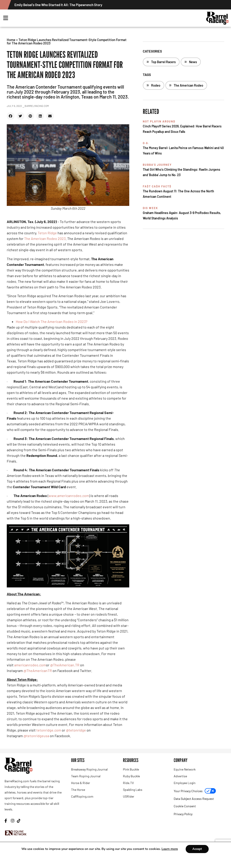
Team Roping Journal (85, 776)
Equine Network (185, 769)
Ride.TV (128, 783)
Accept (197, 849)
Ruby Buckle (131, 776)
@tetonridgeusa (36, 736)
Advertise (180, 776)
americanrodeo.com (30, 665)
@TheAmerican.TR (64, 665)
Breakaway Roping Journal (89, 769)
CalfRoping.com (82, 796)
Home (11, 40)
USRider (128, 796)
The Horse (78, 790)
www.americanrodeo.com (69, 495)
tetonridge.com (48, 730)
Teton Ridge (47, 233)
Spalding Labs (132, 790)
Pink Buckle (131, 769)
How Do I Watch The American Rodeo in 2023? (51, 321)
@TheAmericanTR (37, 670)
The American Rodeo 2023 (45, 238)
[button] (10, 116)
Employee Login (185, 783)
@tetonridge (76, 730)
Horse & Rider (80, 783)
